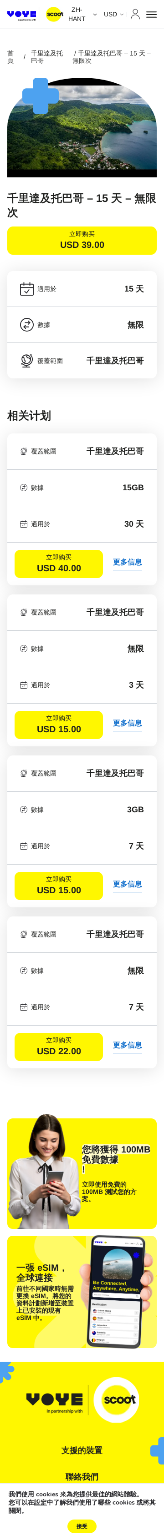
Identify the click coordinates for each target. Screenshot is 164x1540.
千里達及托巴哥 (47, 57)
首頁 (10, 57)
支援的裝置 (82, 1450)
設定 (40, 1503)
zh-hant (77, 14)
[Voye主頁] (35, 14)
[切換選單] (151, 14)
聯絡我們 (82, 1476)
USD (110, 14)
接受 (82, 1526)
